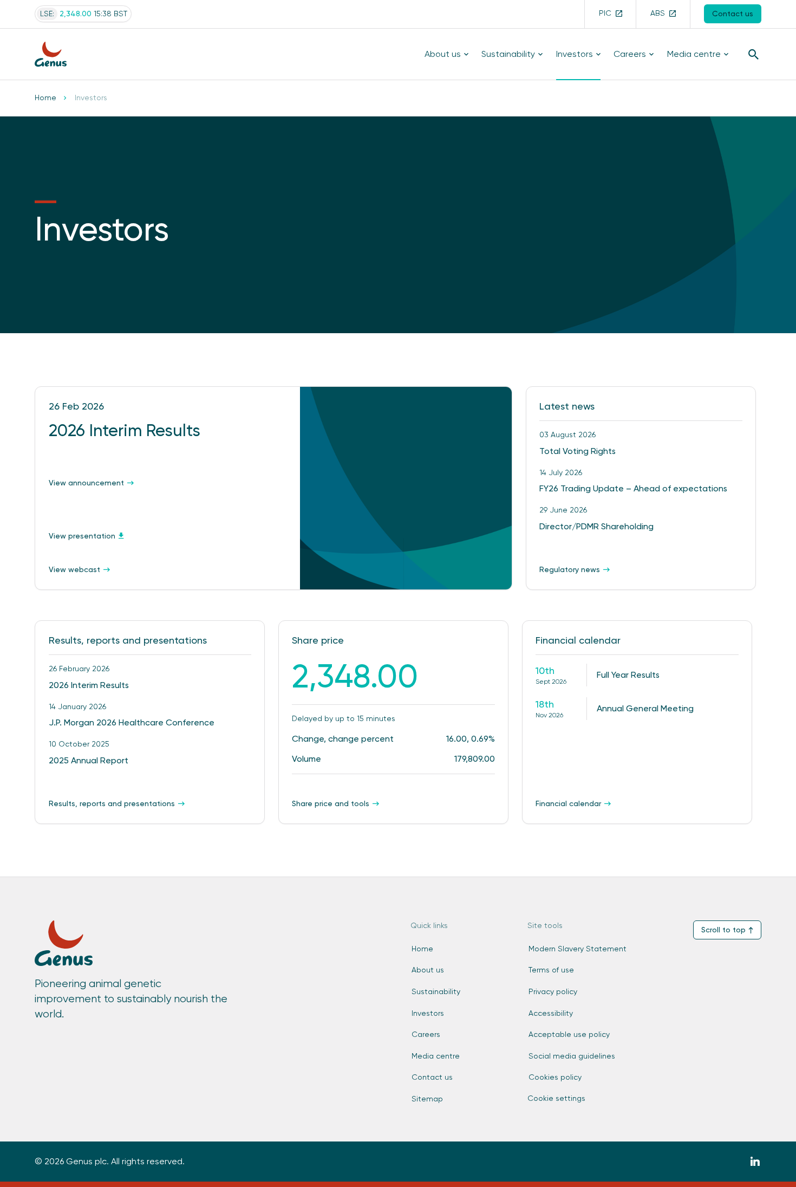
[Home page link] (57, 54)
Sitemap (427, 1098)
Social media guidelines (572, 1056)
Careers (630, 54)
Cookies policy (555, 1077)
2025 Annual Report (88, 760)
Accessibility (551, 1013)
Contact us (432, 1077)
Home (45, 97)
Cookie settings (556, 1098)
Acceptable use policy (569, 1034)
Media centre (694, 54)
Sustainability (508, 54)
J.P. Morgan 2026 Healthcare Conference (131, 722)
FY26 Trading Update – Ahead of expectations (633, 488)
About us (443, 54)
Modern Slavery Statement (578, 948)
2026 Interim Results (89, 685)
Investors (574, 54)
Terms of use (551, 969)
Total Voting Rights (577, 451)
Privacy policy (553, 991)
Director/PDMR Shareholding (596, 526)
